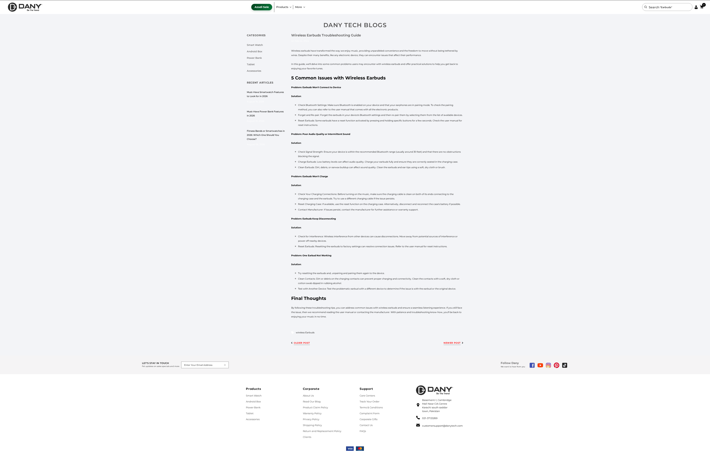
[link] (24, 7)
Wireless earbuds (300, 50)
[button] (645, 7)
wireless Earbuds (305, 332)
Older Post (302, 342)
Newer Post (452, 342)
